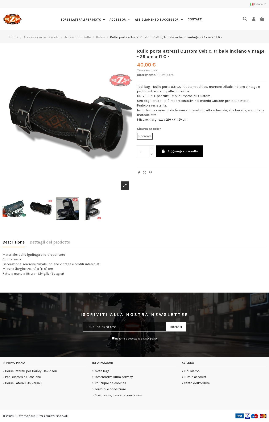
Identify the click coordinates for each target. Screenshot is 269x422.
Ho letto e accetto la (136, 338)
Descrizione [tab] (14, 242)
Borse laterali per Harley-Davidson (31, 371)
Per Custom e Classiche (23, 377)
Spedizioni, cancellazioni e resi (118, 395)
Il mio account (195, 377)
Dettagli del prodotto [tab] (50, 242)
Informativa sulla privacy (114, 377)
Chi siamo (192, 371)
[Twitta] (144, 173)
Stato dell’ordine (197, 383)
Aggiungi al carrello (183, 151)
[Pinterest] (150, 173)
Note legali (103, 371)
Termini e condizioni (110, 389)
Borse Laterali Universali (23, 383)
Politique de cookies (110, 383)
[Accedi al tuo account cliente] (253, 19)
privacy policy (149, 338)
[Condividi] (139, 173)
